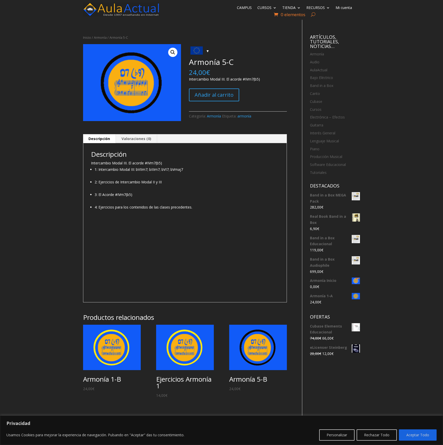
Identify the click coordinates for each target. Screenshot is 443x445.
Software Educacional (328, 164)
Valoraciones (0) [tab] (136, 138)
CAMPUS (244, 8)
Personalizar (337, 434)
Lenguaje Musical (324, 141)
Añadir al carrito (214, 94)
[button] (172, 52)
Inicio (87, 37)
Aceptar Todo (417, 434)
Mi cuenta (344, 8)
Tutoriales (318, 172)
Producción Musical (326, 156)
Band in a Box (321, 85)
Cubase (316, 101)
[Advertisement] (185, 258)
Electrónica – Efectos (327, 117)
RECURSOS (315, 8)
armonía (244, 116)
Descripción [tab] (99, 138)
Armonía (100, 37)
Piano (314, 148)
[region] (221, 430)
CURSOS (264, 8)
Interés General (322, 133)
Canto (315, 93)
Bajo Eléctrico (321, 77)
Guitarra (316, 125)
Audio (314, 62)
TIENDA (289, 8)
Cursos (315, 109)
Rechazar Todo (376, 434)
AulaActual (318, 69)
